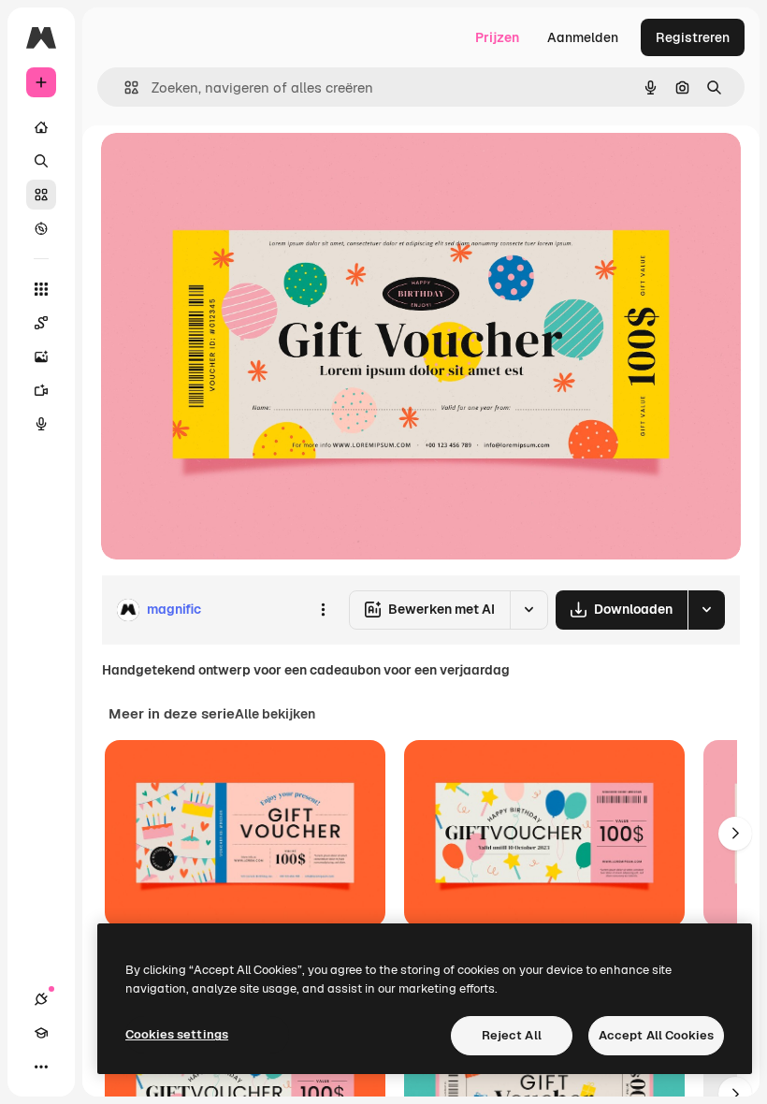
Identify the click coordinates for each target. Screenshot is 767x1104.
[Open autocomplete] (124, 87)
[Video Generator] (41, 390)
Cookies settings (176, 1034)
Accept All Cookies (656, 1035)
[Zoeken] (41, 161)
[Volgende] (735, 833)
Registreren (693, 37)
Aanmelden (582, 37)
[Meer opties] (322, 610)
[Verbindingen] (41, 999)
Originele (224, 168)
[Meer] (41, 1067)
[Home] (41, 127)
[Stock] (41, 195)
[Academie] (41, 1033)
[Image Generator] (41, 356)
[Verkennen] (41, 228)
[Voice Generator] (41, 424)
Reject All (512, 1035)
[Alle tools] (41, 289)
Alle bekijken (275, 713)
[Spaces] (41, 323)
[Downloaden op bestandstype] (706, 610)
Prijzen (497, 37)
